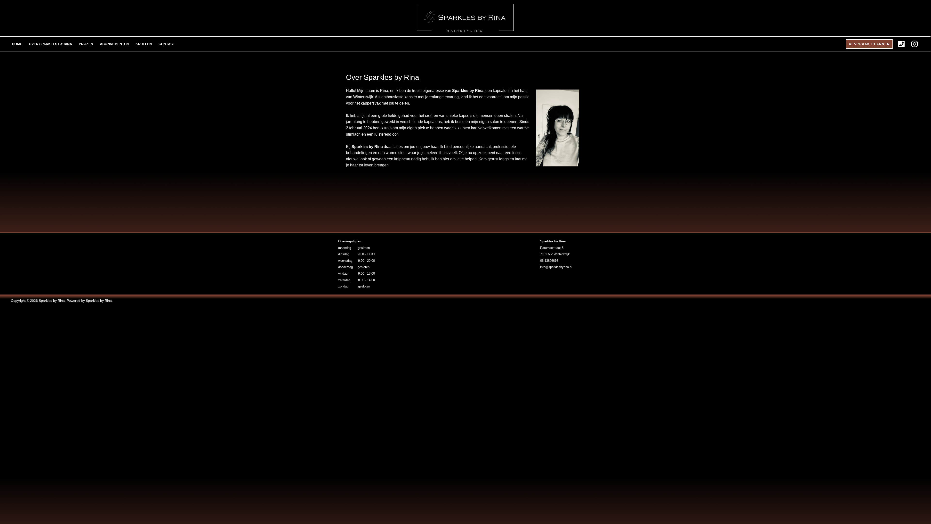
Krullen (144, 44)
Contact (167, 44)
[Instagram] (914, 44)
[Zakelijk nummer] (901, 44)
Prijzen (86, 44)
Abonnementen (114, 44)
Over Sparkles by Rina (50, 44)
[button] (869, 44)
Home (17, 44)
